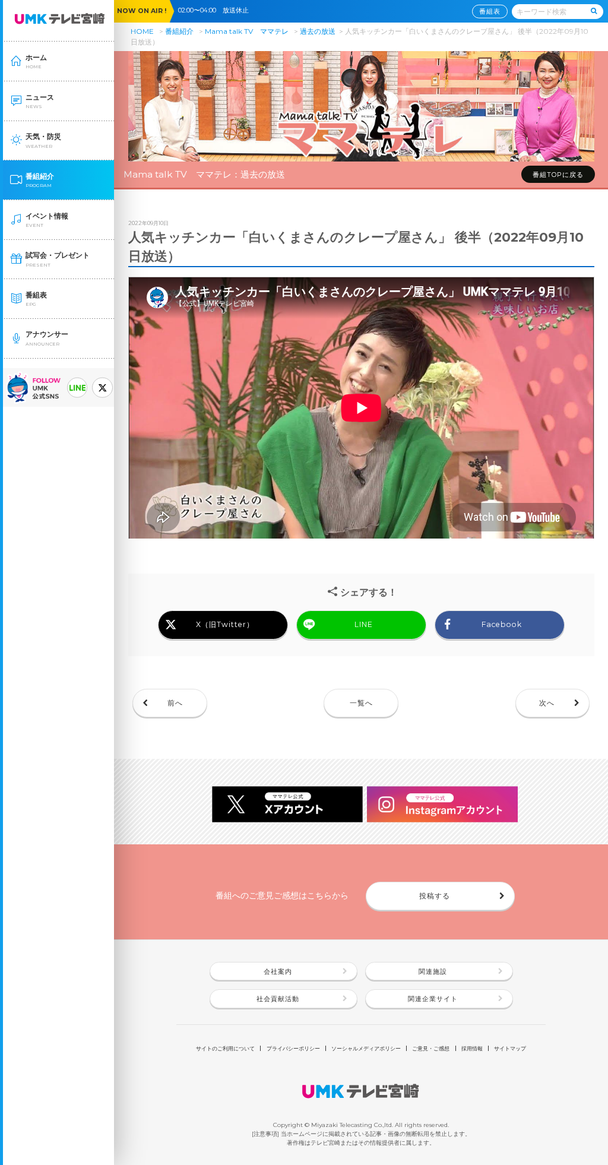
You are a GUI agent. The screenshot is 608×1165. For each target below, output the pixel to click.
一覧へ (361, 702)
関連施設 (433, 972)
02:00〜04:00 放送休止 (216, 10)
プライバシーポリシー (293, 1048)
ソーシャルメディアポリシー (366, 1048)
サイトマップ (510, 1048)
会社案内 (278, 972)
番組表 (490, 11)
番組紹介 (179, 31)
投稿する (434, 895)
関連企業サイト (433, 999)
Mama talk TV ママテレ (247, 31)
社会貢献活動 (277, 999)
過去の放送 (317, 31)
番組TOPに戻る (558, 175)
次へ (547, 702)
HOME (142, 31)
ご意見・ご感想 (430, 1048)
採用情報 (472, 1048)
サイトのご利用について (225, 1048)
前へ (175, 702)
